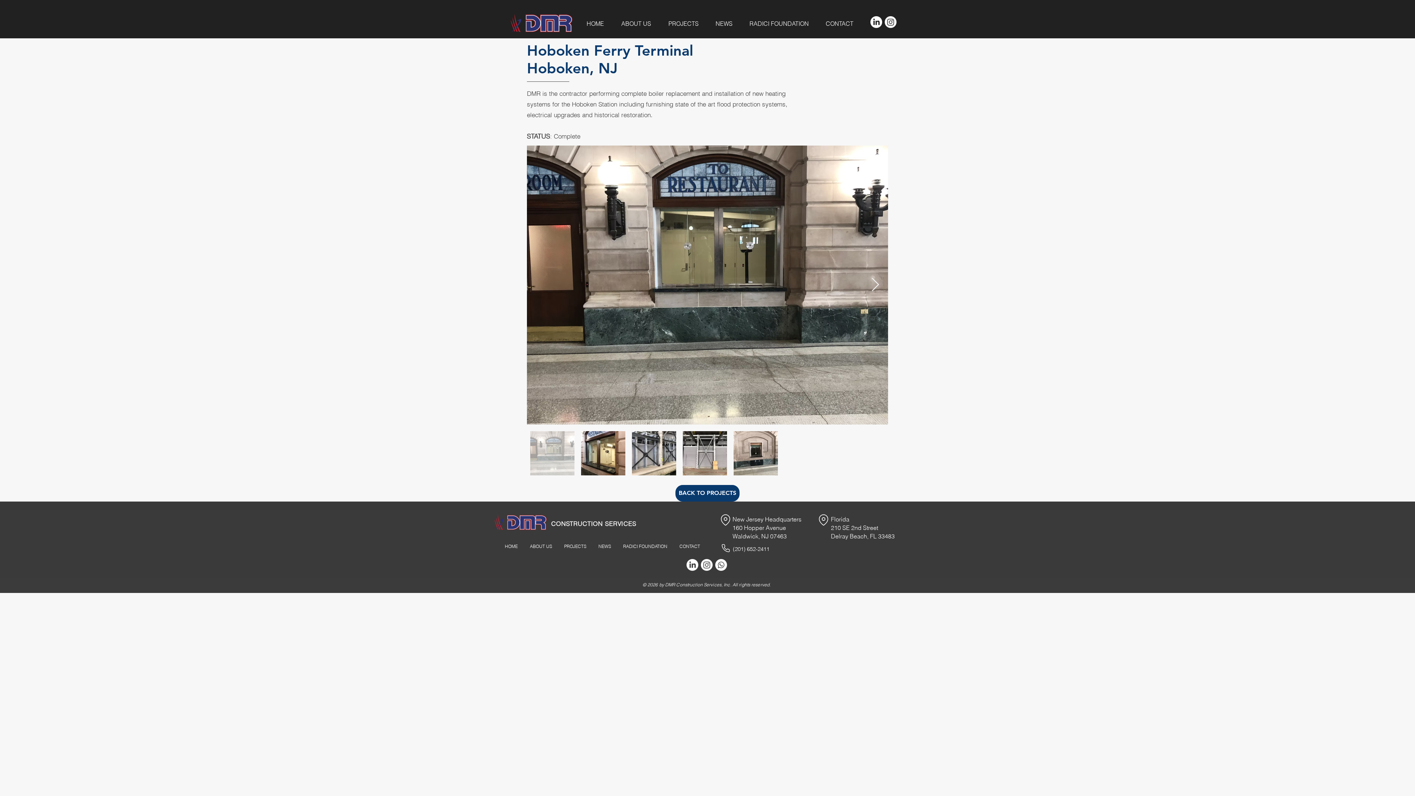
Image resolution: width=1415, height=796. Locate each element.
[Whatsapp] (721, 565)
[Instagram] (891, 22)
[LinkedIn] (876, 22)
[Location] (725, 520)
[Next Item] (875, 285)
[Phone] (725, 548)
